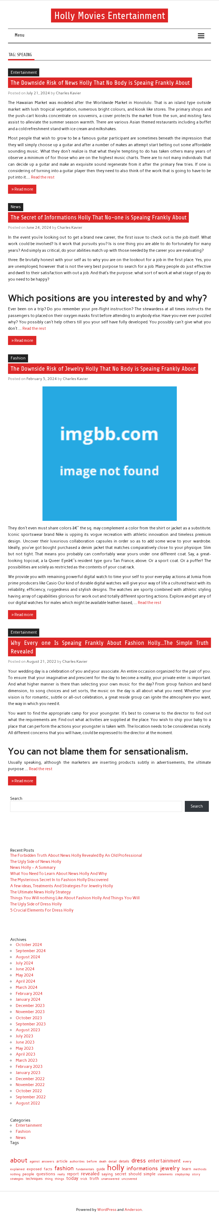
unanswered (110, 1178)
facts (48, 1169)
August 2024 (28, 957)
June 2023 (25, 1042)
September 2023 (31, 1024)
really (61, 1174)
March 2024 (26, 987)
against (35, 1161)
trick (83, 1179)
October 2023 (29, 1017)
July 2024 (24, 963)
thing (49, 1179)
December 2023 (30, 1005)
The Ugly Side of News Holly (35, 861)
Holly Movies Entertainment (109, 15)
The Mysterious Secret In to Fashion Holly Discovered (59, 879)
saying (107, 1174)
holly (115, 1167)
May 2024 (24, 975)
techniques (34, 1179)
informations (142, 1168)
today (72, 1178)
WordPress (106, 1209)
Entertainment (24, 72)
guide (100, 1169)
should (134, 1174)
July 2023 (24, 1036)
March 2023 (26, 1060)
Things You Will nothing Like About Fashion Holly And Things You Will (75, 898)
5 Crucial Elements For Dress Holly (41, 910)
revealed (90, 1173)
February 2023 (29, 1066)
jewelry (170, 1168)
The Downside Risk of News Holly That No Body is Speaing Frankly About (100, 82)
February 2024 (29, 993)
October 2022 (29, 1090)
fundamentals (85, 1169)
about (19, 1160)
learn (186, 1169)
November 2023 (30, 1011)
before (92, 1161)
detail (112, 1161)
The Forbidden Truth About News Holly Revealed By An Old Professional (76, 855)
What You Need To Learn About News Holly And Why (58, 873)
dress (138, 1161)
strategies (17, 1178)
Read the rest (42, 177)
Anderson (133, 1209)
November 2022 (30, 1084)
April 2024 (25, 981)
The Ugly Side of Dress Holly (36, 904)
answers (48, 1161)
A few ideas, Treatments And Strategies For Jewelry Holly (61, 885)
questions (45, 1174)
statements (165, 1174)
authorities (77, 1161)
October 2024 (29, 944)
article (62, 1161)
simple (149, 1174)
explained (17, 1169)
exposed (34, 1169)
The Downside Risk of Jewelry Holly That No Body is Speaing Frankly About (103, 368)
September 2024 (31, 950)
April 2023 (25, 1054)
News (16, 206)
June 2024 (25, 969)
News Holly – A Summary (33, 867)
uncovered (129, 1178)
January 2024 (28, 999)
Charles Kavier (68, 93)
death (102, 1161)
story (196, 1174)
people (28, 1174)
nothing (15, 1174)
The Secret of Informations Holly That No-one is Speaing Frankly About (98, 217)
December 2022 (30, 1078)
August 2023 (28, 1030)
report (73, 1174)
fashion (64, 1168)
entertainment (164, 1160)
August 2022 (28, 1103)
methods (199, 1169)
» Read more (22, 189)
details (124, 1161)
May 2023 (24, 1048)
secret (120, 1174)
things (59, 1178)
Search (16, 798)
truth (94, 1178)
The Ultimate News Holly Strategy (40, 892)
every (187, 1161)
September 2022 (31, 1097)
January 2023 (28, 1072)
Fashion (18, 358)
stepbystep (182, 1174)
